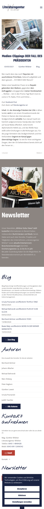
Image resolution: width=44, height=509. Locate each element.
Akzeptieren (22, 489)
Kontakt (5, 459)
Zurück (5, 153)
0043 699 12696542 (15, 446)
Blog (38, 66)
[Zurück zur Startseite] (13, 7)
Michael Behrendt (8, 373)
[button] (41, 7)
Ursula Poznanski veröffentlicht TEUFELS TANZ (20, 302)
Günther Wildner (25, 66)
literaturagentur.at (20, 105)
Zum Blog (11, 340)
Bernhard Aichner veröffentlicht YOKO (16, 319)
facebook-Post (11, 102)
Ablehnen (22, 495)
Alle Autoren (12, 406)
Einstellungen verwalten (22, 502)
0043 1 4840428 (14, 443)
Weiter (39, 153)
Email (10, 453)
